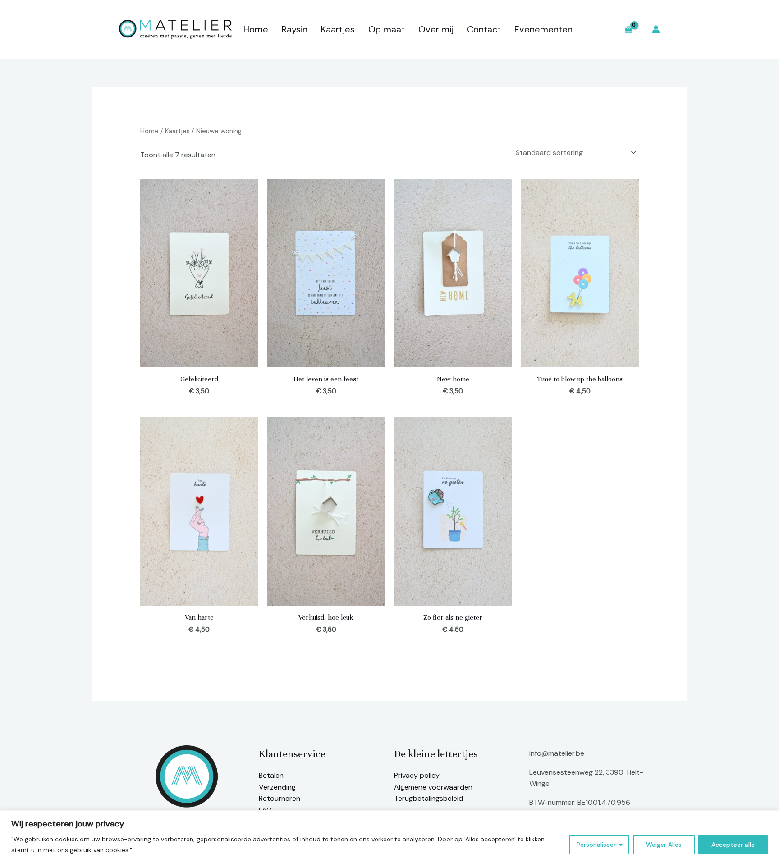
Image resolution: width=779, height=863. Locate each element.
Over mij (436, 29)
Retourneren (279, 798)
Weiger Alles (664, 844)
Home (255, 29)
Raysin (294, 29)
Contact (484, 29)
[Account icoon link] (656, 29)
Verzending (277, 787)
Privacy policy (417, 775)
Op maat (386, 29)
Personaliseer (596, 844)
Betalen (271, 775)
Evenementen (543, 29)
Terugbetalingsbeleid (428, 798)
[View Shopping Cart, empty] (628, 29)
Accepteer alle (733, 844)
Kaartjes (338, 29)
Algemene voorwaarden (433, 787)
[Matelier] (175, 28)
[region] (389, 836)
